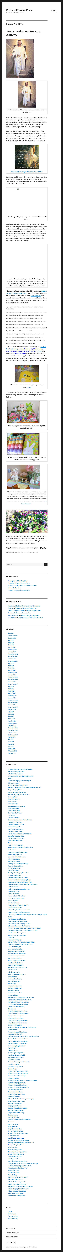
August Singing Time (15, 790)
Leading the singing (14, 940)
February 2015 (12, 649)
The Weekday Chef (12, 1232)
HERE (40, 351)
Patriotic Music (13, 1030)
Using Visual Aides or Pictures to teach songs (23, 1163)
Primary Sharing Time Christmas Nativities (22, 585)
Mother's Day (12, 976)
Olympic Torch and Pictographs (18, 1013)
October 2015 (12, 638)
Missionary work (13, 972)
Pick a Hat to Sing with (15, 1034)
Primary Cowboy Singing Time (18, 1071)
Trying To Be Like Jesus (16, 1154)
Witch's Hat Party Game (15, 1193)
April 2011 (11, 746)
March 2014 (12, 670)
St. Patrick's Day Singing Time (18, 1133)
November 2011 (13, 730)
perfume (33, 312)
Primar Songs (12, 1069)
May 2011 (11, 744)
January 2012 (12, 725)
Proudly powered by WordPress (28, 1247)
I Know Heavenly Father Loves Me (19, 912)
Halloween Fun (13, 887)
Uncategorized (13, 1159)
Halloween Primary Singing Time (26, 608)
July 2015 (11, 640)
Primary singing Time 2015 (17, 1083)
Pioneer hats (12, 1048)
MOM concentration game (16, 974)
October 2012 (12, 705)
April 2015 (11, 645)
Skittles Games (13, 1115)
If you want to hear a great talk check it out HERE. (27, 172)
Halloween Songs (13, 891)
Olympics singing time (15, 1018)
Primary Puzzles (13, 1078)
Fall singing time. (14, 859)
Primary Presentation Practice (18, 1073)
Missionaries (12, 970)
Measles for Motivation (15, 965)
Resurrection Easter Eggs (20, 552)
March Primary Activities (16, 956)
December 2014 (13, 654)
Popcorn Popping (14, 1059)
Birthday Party (12, 804)
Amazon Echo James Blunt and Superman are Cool (24, 787)
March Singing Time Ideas (17, 960)
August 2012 (12, 709)
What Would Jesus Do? (15, 1179)
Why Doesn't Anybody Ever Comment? (20, 1186)
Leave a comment (33, 552)
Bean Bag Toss (13, 797)
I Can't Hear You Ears (15, 907)
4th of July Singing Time (16, 771)
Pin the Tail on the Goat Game (18, 1039)
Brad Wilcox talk (13, 808)
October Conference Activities (18, 1004)
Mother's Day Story (14, 981)
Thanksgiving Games (15, 1149)
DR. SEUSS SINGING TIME (16, 838)
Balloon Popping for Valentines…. (19, 794)
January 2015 (12, 652)
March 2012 (12, 721)
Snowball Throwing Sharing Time (19, 1119)
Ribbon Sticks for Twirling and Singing (21, 1099)
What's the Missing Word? (16, 1182)
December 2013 (13, 677)
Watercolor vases (13, 1172)
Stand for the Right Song (16, 1138)
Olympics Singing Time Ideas (18, 1020)
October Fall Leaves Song (16, 1006)
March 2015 (11, 647)
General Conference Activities (18, 877)
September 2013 (13, 684)
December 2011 (13, 728)
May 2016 (11, 633)
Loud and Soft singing (15, 949)
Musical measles (13, 990)
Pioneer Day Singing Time (16, 1046)
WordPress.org (13, 1218)
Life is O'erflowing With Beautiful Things (21, 942)
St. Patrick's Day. (13, 1136)
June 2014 (11, 666)
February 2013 (12, 695)
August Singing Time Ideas (17, 792)
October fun (12, 1009)
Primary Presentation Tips (17, 1076)
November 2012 (13, 702)
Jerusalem (23, 307)
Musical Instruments (15, 988)
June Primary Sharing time (17, 933)
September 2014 (13, 661)
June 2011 (11, 742)
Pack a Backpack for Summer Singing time (22, 1027)
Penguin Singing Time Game (17, 1032)
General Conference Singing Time (19, 880)
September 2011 (13, 735)
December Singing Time (16, 836)
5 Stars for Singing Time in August (19, 781)
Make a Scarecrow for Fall (16, 951)
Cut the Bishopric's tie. (15, 829)
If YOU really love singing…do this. (19, 923)
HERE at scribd (36, 295)
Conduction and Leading (16, 824)
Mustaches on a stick (15, 993)
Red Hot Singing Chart (15, 1089)
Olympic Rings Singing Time (17, 1011)
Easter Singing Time (15, 854)
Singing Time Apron (14, 1103)
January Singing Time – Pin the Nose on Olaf (22, 930)
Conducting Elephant (15, 822)
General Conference (14, 875)
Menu (53, 11)
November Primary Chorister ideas (19, 1000)
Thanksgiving (12, 1147)
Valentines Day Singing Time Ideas (19, 1166)
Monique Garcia (13, 615)
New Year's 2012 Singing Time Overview (21, 997)
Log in (10, 1211)
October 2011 (12, 732)
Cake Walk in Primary (15, 813)
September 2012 (13, 707)
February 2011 (12, 751)
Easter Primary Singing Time (17, 852)
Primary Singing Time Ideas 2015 (19, 590)
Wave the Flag (12, 1175)
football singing (13, 870)
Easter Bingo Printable (15, 845)
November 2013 (13, 679)
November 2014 (13, 656)
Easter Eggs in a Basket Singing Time (20, 847)
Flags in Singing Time (15, 866)
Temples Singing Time (15, 1145)
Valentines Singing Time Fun (17, 1168)
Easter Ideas (12, 850)
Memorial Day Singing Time (17, 967)
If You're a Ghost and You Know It (19, 926)
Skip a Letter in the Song (16, 1113)
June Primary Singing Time (30, 615)
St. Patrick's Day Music (15, 1131)
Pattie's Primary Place (19, 10)
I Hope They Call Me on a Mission (19, 910)
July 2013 (11, 686)
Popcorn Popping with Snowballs (19, 1062)
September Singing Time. (16, 1101)
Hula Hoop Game (13, 903)
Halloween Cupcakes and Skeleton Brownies (23, 884)
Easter (10, 843)
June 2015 (11, 642)
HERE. (29, 387)
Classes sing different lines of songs (20, 820)
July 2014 (11, 663)
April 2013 (11, 691)
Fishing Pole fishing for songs (18, 864)
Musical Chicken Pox (15, 986)
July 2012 (11, 712)
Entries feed (12, 1214)
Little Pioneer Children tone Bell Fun (20, 944)
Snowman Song (13, 1124)
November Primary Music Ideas (18, 1002)
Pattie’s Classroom (12, 1237)
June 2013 (11, 689)
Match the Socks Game (15, 963)
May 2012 (11, 716)
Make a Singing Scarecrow (17, 953)
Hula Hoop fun (13, 900)
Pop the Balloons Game (15, 1057)
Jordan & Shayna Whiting (16, 610)
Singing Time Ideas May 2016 (17, 581)
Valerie (10, 606)
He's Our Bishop (13, 893)
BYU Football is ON (14, 811)
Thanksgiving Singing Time (17, 1152)
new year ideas (13, 995)
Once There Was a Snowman (17, 1023)
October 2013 (12, 682)
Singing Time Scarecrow (16, 1110)
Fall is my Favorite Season (16, 857)
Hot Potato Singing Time (16, 898)
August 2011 (12, 737)
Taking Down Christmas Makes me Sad (21, 1142)
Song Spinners (13, 1126)
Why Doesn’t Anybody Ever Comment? (27, 606)
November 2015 (13, 636)
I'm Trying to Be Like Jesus (17, 919)
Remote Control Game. (15, 1092)
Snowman (11, 1122)
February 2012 (12, 723)
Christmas (11, 815)
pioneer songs (13, 1050)
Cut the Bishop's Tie (14, 827)
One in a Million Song (15, 1025)
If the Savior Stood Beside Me (17, 921)
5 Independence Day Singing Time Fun (20, 776)
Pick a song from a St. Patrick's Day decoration (23, 1036)
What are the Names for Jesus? (18, 1177)
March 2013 (12, 693)
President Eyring (13, 1064)
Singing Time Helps (14, 1106)
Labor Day (11, 937)
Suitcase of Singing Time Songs (18, 1140)
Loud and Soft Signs (14, 947)
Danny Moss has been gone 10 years (20, 834)
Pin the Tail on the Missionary (18, 1041)
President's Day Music (15, 1066)
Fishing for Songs (14, 861)
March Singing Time (15, 958)
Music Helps (12, 983)
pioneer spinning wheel (16, 1053)
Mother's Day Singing (15, 979)
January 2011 (12, 753)
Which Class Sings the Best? (17, 1184)
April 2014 (11, 668)
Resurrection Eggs (14, 1096)
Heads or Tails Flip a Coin (16, 896)
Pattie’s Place (10, 1228)
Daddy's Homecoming (15, 831)
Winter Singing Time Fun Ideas (18, 1189)
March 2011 (11, 749)
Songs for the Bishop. (15, 1129)
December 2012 (13, 700)
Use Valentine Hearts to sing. (17, 1161)
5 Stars (10, 778)
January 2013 (12, 698)
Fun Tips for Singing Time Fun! (18, 873)
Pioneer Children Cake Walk (17, 1043)
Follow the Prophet (14, 588)
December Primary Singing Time (19, 583)
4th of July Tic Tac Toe (15, 774)
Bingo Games (12, 801)
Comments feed (13, 1216)
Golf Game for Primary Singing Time (20, 882)
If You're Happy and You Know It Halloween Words (24, 928)
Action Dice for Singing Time (17, 785)
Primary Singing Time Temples (18, 1087)
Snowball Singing (14, 1117)
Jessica (10, 608)
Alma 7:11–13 (28, 503)
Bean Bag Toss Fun (14, 799)
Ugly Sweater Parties (15, 1156)
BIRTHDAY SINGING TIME (16, 806)
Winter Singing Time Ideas (17, 1191)
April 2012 (11, 719)
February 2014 (12, 672)
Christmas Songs (13, 817)
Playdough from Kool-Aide (16, 1055)
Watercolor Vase (13, 1170)
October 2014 (12, 659)
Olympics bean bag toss (16, 1016)
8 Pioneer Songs (13, 783)
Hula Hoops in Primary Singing (18, 905)
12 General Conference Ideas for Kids (20, 769)
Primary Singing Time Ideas (17, 1085)
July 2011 (10, 739)
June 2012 (11, 714)
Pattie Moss (12, 617)
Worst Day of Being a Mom (16, 1196)
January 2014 (12, 675)
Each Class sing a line (15, 840)
